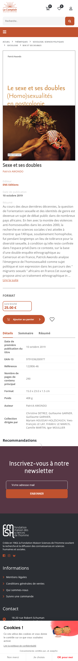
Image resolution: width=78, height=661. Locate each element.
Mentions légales (16, 577)
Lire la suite (10, 280)
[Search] (69, 21)
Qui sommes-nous (17, 590)
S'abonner (37, 493)
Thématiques (21, 41)
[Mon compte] (71, 8)
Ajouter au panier (24, 319)
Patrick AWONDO (13, 171)
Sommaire (25, 333)
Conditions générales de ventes (25, 583)
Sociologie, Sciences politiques (48, 41)
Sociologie (12, 45)
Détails (8, 333)
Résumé (44, 333)
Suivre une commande (20, 596)
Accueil (6, 41)
